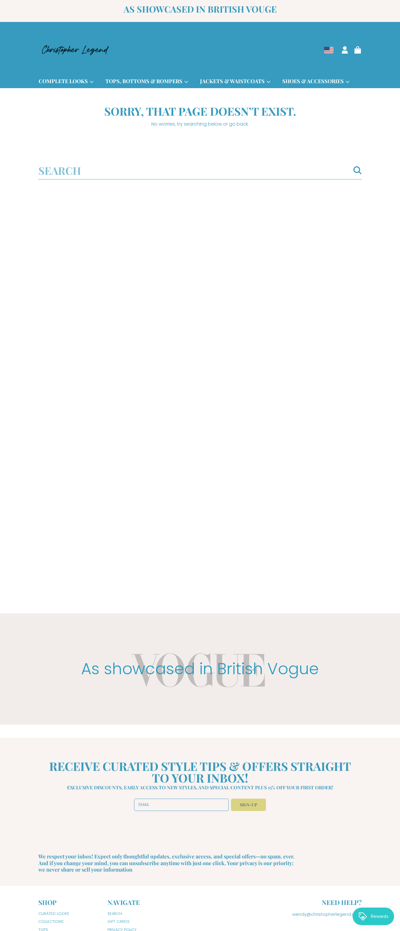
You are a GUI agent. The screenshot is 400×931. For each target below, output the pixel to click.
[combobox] (200, 170)
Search (114, 913)
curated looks (53, 913)
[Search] (358, 170)
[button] (357, 50)
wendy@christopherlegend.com (327, 914)
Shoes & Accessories (313, 81)
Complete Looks (64, 81)
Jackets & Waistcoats (233, 81)
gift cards (118, 921)
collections (51, 921)
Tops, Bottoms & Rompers (144, 81)
